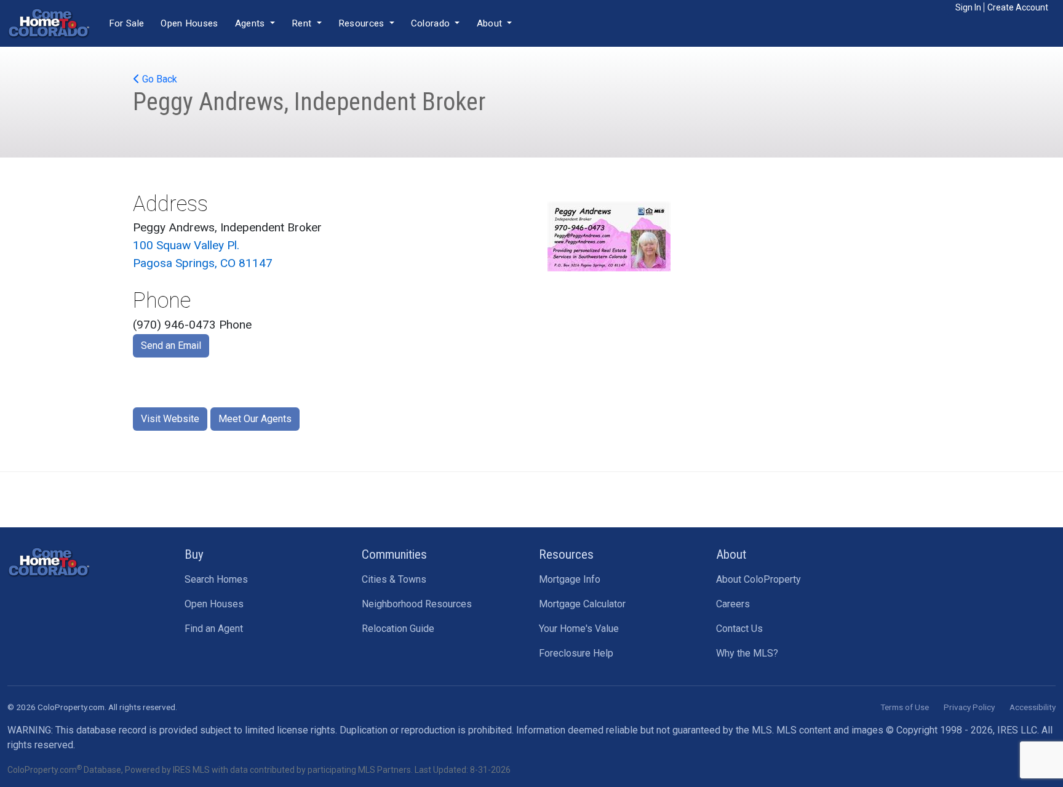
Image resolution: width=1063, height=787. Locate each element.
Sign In (968, 7)
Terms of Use (904, 707)
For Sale (126, 23)
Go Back (158, 79)
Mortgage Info (569, 579)
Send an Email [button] (171, 345)
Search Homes (216, 579)
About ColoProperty (758, 579)
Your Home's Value (579, 628)
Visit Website (170, 419)
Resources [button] (362, 23)
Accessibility (1032, 707)
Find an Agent (214, 628)
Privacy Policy (969, 707)
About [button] (491, 23)
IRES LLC (1017, 730)
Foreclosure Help (576, 653)
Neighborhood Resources (417, 604)
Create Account (1017, 7)
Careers (733, 604)
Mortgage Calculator (582, 604)
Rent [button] (303, 23)
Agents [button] (251, 23)
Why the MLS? (747, 653)
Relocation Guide (398, 628)
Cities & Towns (394, 579)
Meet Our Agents (255, 419)
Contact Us (739, 628)
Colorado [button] (432, 23)
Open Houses (189, 23)
